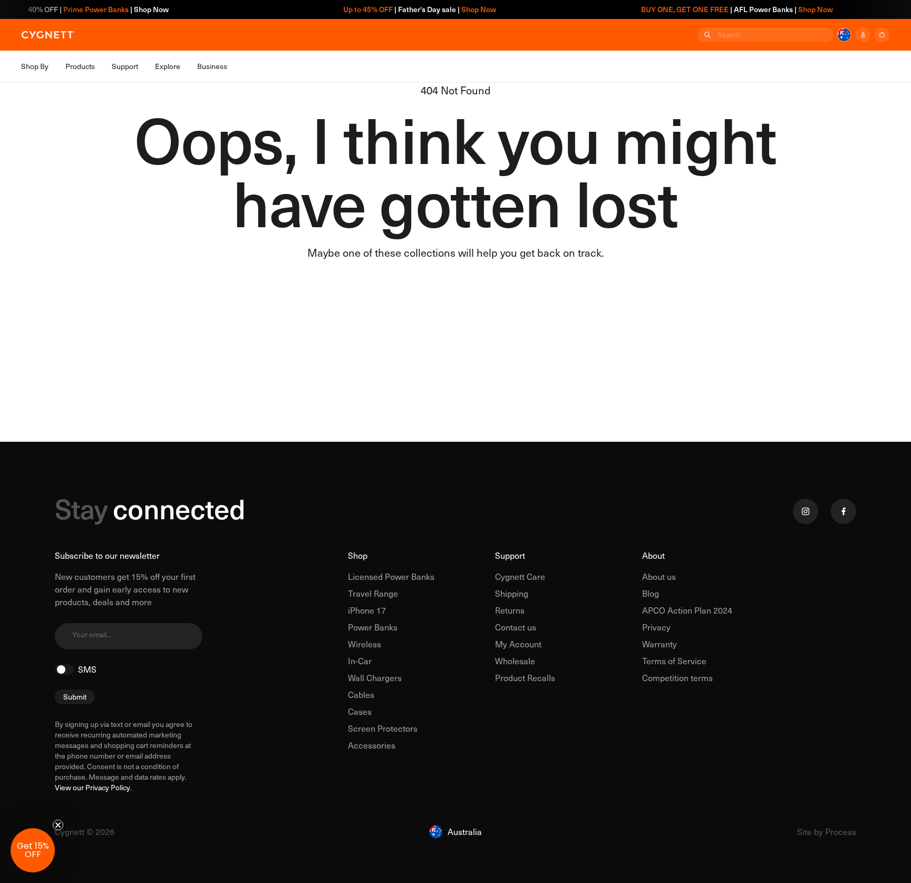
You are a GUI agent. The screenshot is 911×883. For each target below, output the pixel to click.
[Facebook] (843, 511)
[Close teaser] (58, 825)
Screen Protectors (383, 728)
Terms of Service (674, 660)
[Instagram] (805, 511)
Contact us (515, 627)
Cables (361, 694)
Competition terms (677, 677)
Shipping (511, 593)
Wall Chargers (375, 677)
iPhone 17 (367, 610)
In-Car (360, 660)
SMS (87, 669)
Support (510, 555)
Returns (510, 610)
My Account (518, 643)
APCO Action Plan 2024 (687, 610)
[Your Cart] (882, 34)
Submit (74, 697)
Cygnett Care (520, 576)
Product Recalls (525, 677)
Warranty (659, 643)
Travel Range (373, 593)
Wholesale (515, 660)
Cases (360, 711)
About (653, 555)
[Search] (706, 34)
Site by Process (826, 831)
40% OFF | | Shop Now (84, 9)
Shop (357, 555)
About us (659, 576)
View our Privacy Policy (92, 787)
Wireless (364, 643)
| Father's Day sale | (404, 9)
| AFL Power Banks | (722, 9)
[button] (33, 850)
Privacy (656, 627)
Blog (650, 593)
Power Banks (373, 627)
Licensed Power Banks (391, 576)
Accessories (371, 745)
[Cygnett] (48, 34)
